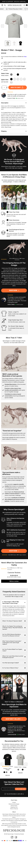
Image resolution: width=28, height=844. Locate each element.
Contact (14, 802)
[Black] (4, 772)
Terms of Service (14, 808)
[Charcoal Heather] (11, 772)
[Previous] (2, 764)
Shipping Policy (14, 807)
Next (25, 26)
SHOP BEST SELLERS (13, 719)
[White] (8, 772)
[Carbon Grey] (6, 772)
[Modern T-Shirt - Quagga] (20, 760)
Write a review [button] (14, 581)
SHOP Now (13, 290)
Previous (2, 26)
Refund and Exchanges (14, 804)
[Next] (26, 764)
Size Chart (6, 81)
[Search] (5, 5)
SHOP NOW (13, 551)
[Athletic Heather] (18, 769)
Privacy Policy (14, 805)
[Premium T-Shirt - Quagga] (8, 760)
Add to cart (16, 87)
